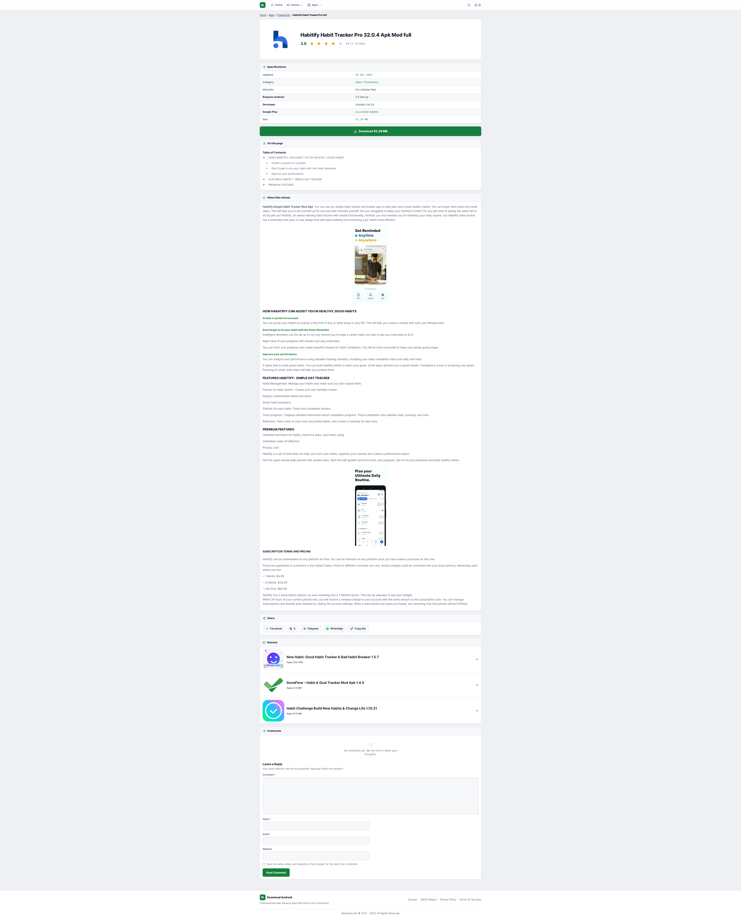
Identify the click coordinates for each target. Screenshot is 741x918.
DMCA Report (428, 899)
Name (267, 819)
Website (267, 849)
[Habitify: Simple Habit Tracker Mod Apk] (370, 505)
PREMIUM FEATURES (281, 184)
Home (279, 4)
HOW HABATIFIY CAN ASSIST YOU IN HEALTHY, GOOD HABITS (306, 157)
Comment (269, 774)
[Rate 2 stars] (319, 43)
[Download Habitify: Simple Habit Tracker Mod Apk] (370, 264)
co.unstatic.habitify (366, 111)
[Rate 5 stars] (340, 43)
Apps (315, 4)
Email (267, 834)
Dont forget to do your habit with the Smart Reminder (304, 168)
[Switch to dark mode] (477, 5)
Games (295, 4)
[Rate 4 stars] (333, 43)
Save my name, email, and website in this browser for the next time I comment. (312, 864)
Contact (412, 899)
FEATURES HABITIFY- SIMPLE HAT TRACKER (294, 179)
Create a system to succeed (288, 162)
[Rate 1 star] (312, 43)
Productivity (283, 15)
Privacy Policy (448, 899)
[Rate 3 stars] (326, 43)
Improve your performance (288, 173)
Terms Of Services (470, 899)
